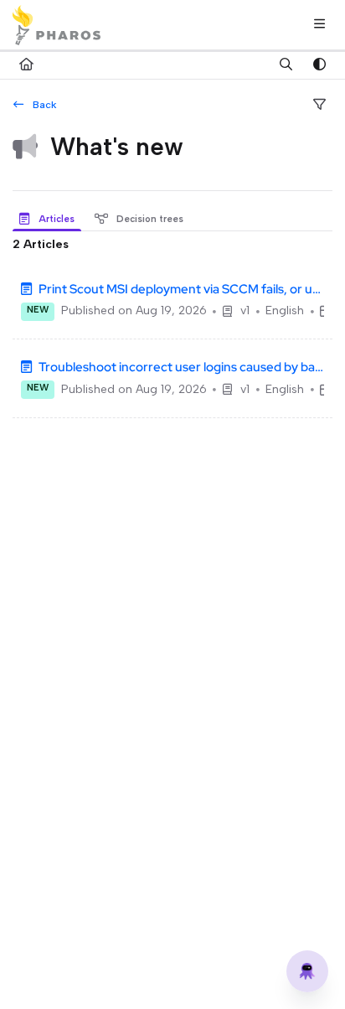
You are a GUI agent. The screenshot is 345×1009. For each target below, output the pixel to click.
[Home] (56, 25)
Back (43, 104)
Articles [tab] (55, 219)
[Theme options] (319, 65)
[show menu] (319, 25)
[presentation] (50, 219)
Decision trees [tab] (148, 219)
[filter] (319, 105)
